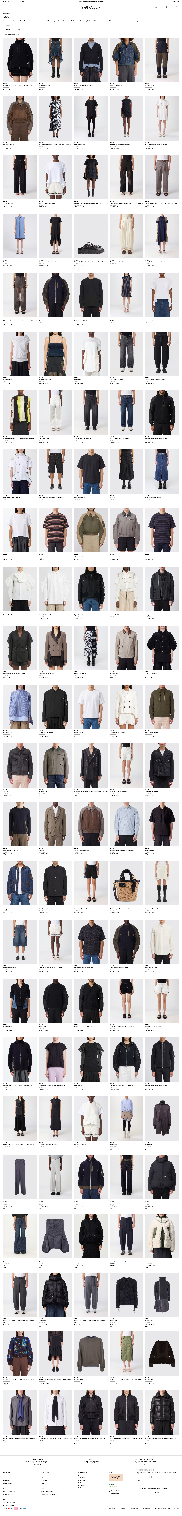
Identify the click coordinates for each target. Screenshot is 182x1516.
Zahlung (43, 1483)
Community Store (7, 1483)
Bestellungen (44, 1480)
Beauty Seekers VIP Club (9, 1491)
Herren (13, 7)
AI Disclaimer (6, 1477)
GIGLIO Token (7, 1494)
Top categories (146, 1508)
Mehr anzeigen (135, 21)
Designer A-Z (123, 1508)
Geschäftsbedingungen (47, 1491)
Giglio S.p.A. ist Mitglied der (117, 1492)
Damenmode (143, 1477)
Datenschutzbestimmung (156, 1488)
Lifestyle (28, 7)
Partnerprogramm (7, 1486)
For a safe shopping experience (49, 1494)
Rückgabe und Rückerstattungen (49, 1488)
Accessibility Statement (9, 1502)
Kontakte (43, 1475)
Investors (5, 1488)
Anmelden (158, 1492)
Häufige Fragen (45, 1477)
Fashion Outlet (134, 1508)
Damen (19, 30)
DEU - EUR (6, 1)
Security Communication (47, 1497)
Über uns (5, 1475)
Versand (43, 1486)
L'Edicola (5, 1499)
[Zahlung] (16, 1508)
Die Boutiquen (7, 1480)
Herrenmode (155, 1477)
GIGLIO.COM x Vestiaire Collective (12, 1497)
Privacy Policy (111, 1508)
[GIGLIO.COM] (91, 7)
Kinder (20, 7)
